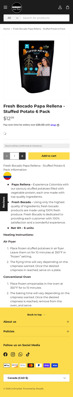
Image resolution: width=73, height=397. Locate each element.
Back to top (34, 314)
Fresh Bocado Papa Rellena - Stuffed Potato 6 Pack (39, 29)
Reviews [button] (3, 202)
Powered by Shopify (33, 388)
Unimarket (16, 388)
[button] (67, 7)
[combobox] (36, 17)
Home (6, 29)
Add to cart (49, 155)
